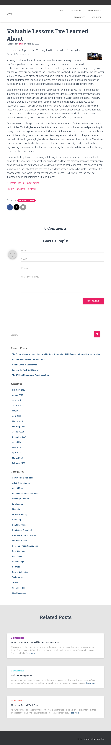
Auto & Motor (18, 488)
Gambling (16, 520)
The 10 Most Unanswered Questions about (30, 375)
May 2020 (16, 447)
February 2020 (18, 463)
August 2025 (17, 395)
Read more (30, 653)
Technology (17, 577)
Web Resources (19, 593)
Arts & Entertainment (21, 483)
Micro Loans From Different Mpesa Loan (36, 642)
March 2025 (17, 421)
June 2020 (16, 442)
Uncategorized (18, 588)
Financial (16, 509)
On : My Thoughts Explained (21, 188)
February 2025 (18, 426)
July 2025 (16, 400)
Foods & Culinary (19, 514)
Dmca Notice (79, 17)
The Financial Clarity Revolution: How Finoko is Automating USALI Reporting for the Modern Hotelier (56, 354)
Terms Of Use (76, 10)
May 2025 (16, 411)
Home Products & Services (24, 535)
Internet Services (19, 541)
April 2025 (16, 416)
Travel (15, 582)
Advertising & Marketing (22, 478)
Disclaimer (96, 17)
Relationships (18, 562)
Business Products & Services (25, 493)
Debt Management (22, 675)
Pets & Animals (18, 551)
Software (16, 567)
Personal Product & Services (25, 546)
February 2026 (18, 390)
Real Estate (17, 556)
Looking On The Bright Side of (25, 370)
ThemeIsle (99, 739)
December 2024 (19, 437)
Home (61, 10)
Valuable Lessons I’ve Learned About (28, 360)
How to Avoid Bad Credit (26, 705)
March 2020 (17, 458)
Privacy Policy (94, 10)
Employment (17, 504)
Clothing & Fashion (26, 200)
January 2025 (18, 432)
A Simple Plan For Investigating (23, 182)
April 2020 (16, 453)
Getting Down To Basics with (24, 365)
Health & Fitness (19, 525)
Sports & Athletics (20, 572)
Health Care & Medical (22, 530)
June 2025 (16, 406)
